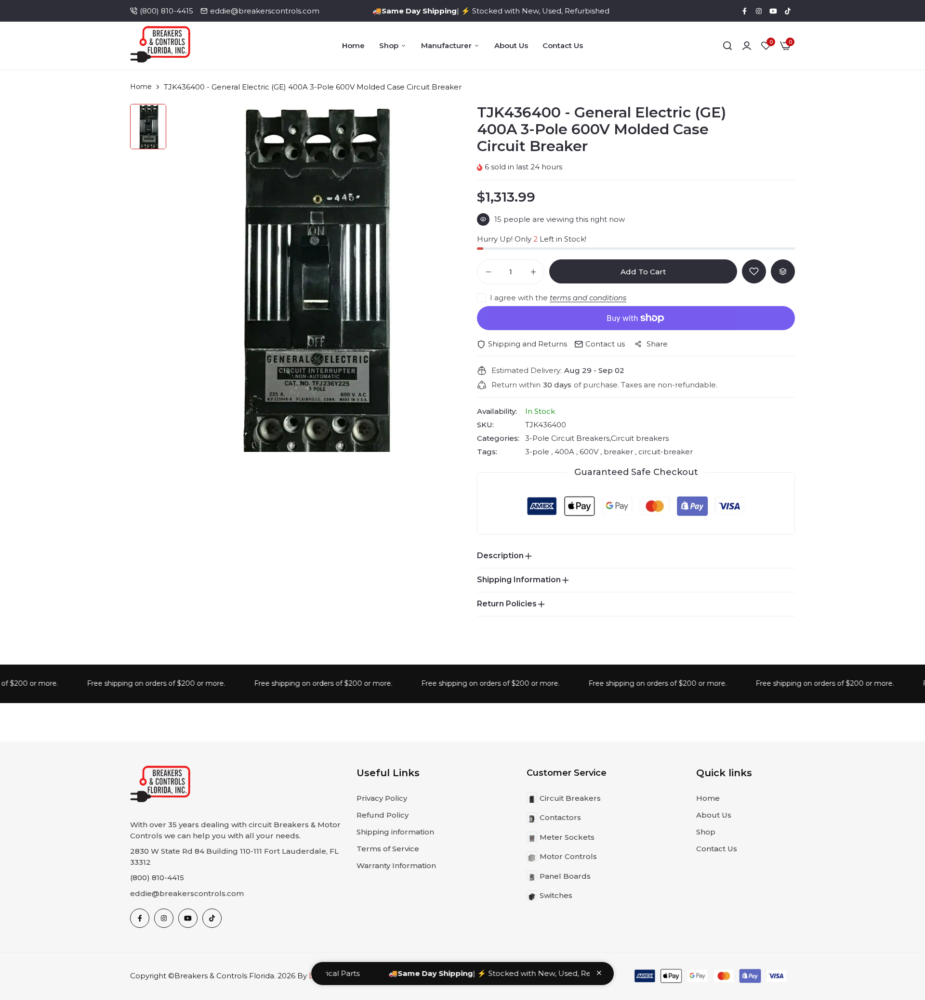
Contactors (560, 817)
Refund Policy (383, 815)
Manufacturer (446, 45)
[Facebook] (744, 11)
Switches (556, 895)
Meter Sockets (567, 837)
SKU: (485, 425)
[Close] (599, 972)
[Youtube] (773, 11)
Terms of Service (388, 848)
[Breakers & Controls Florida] (160, 46)
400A (564, 451)
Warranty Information (396, 865)
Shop (388, 45)
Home (353, 45)
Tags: (487, 452)
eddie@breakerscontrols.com (264, 10)
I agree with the (558, 298)
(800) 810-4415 (166, 10)
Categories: (498, 438)
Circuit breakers (640, 438)
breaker (618, 451)
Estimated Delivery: (526, 370)
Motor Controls (568, 856)
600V (589, 451)
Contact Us (562, 45)
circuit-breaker (664, 451)
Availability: (497, 411)
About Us (511, 45)
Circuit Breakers (570, 798)
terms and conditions (588, 297)
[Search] (727, 45)
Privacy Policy (382, 798)
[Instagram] (759, 11)
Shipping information (395, 831)
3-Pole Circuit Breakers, (568, 438)
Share (657, 343)
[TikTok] (787, 11)
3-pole (538, 451)
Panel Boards (565, 876)
